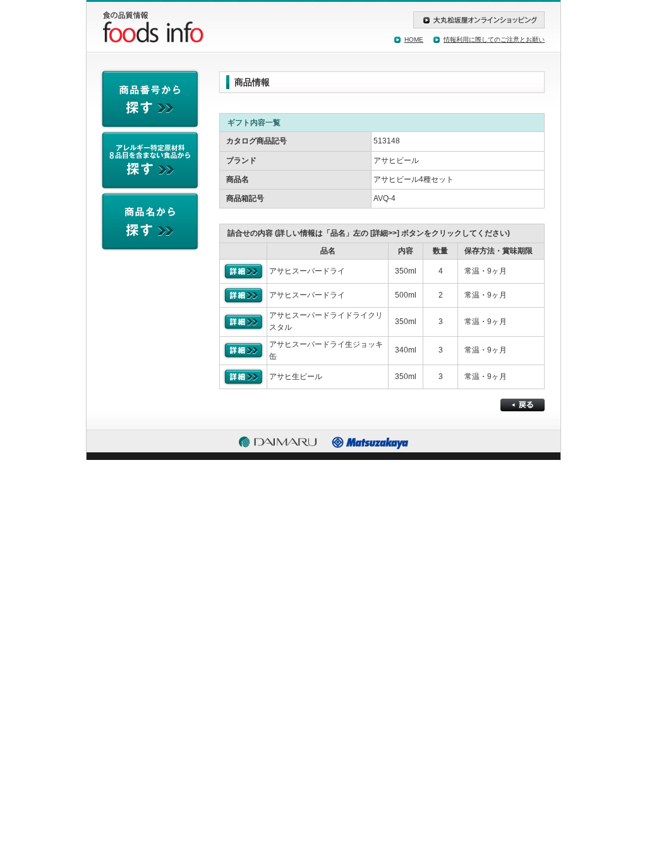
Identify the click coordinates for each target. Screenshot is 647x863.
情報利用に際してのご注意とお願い (494, 39)
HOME (413, 39)
